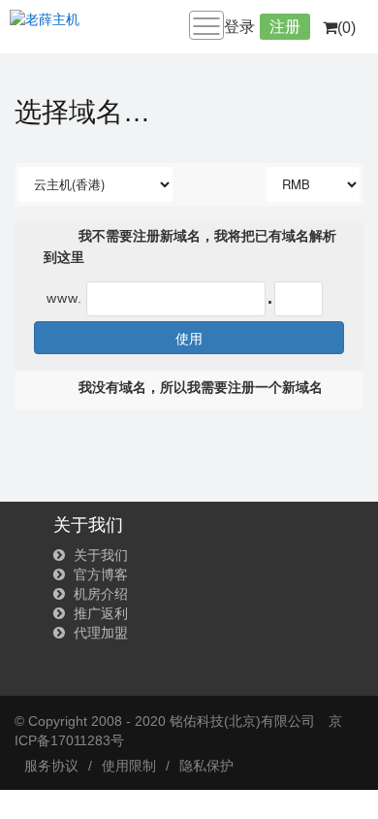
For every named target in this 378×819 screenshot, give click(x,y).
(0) (346, 27)
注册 (284, 26)
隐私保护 (206, 765)
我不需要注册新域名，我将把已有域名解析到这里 (190, 246)
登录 (239, 26)
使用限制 (129, 765)
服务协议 (51, 765)
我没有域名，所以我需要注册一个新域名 (199, 387)
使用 (189, 337)
